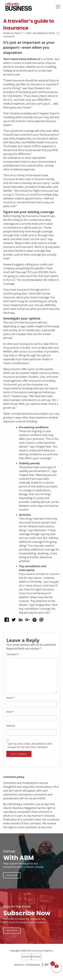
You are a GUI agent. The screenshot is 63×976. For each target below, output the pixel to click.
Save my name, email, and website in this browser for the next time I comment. (30, 745)
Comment (12, 654)
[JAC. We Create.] (31, 964)
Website (10, 725)
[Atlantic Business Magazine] (15, 6)
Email (10, 711)
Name (10, 697)
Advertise (27, 956)
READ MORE (12, 875)
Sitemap (36, 956)
